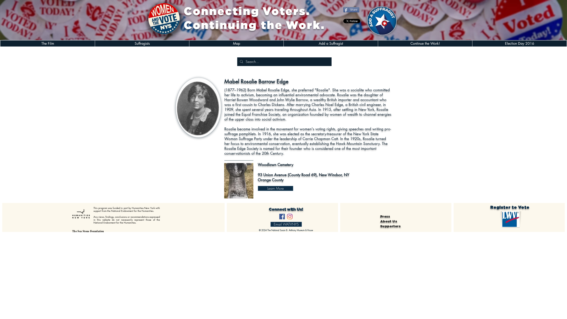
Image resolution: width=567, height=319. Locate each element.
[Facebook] (282, 216)
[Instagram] (290, 216)
